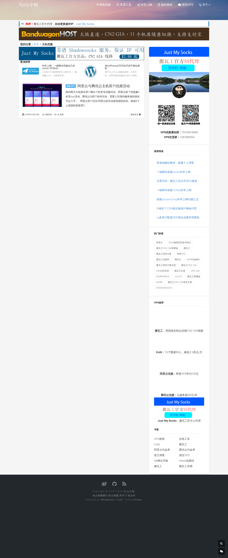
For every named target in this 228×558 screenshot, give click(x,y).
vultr (178, 276)
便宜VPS (187, 4)
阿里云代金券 (162, 449)
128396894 (187, 137)
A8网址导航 (161, 460)
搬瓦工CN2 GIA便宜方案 (180, 282)
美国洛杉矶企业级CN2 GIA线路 (179, 330)
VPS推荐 (159, 438)
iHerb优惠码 (193, 259)
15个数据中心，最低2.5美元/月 (179, 352)
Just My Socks (85, 24)
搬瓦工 (187, 248)
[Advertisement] (114, 527)
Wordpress (107, 499)
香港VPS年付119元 (179, 373)
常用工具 (125, 4)
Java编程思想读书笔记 (179, 242)
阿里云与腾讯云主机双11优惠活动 (103, 86)
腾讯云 (178, 259)
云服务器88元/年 (179, 395)
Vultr (157, 444)
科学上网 (146, 4)
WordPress (162, 276)
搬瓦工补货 (179, 270)
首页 (36, 44)
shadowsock (164, 287)
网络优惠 (104, 4)
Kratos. (138, 499)
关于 (204, 4)
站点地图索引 (100, 495)
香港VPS (181, 253)
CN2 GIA (195, 270)
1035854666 (190, 132)
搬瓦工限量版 (193, 276)
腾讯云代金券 (187, 449)
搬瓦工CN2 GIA (189, 265)
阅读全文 (135, 114)
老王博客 (159, 455)
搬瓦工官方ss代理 (179, 420)
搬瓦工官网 (185, 466)
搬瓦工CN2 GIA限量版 (167, 248)
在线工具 (184, 438)
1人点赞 (60, 114)
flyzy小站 (28, 4)
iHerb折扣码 (162, 270)
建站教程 (166, 4)
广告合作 (130, 495)
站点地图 (114, 495)
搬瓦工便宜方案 (163, 253)
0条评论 (48, 114)
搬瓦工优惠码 (162, 259)
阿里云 (159, 242)
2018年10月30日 (31, 114)
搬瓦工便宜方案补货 (166, 265)
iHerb (159, 282)
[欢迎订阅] (124, 485)
